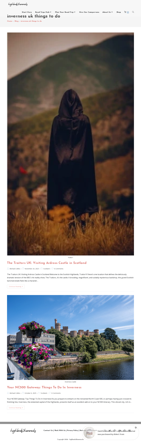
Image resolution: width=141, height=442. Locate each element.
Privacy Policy (72, 430)
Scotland (46, 269)
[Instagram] (105, 430)
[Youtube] (119, 430)
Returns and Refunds (88, 430)
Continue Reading (17, 286)
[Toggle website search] (133, 12)
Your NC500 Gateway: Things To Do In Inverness (44, 387)
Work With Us (59, 430)
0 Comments (58, 269)
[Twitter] (110, 430)
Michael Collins (15, 269)
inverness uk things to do (31, 21)
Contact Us (48, 430)
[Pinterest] (124, 430)
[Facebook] (114, 430)
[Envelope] (129, 430)
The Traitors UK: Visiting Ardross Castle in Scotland (46, 263)
